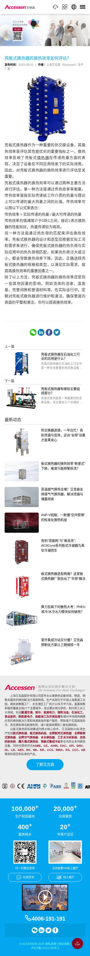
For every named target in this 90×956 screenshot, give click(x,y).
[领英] (41, 332)
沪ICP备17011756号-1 (45, 948)
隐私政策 (50, 944)
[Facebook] (49, 332)
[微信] (33, 332)
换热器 (43, 158)
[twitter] (57, 332)
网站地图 (63, 944)
